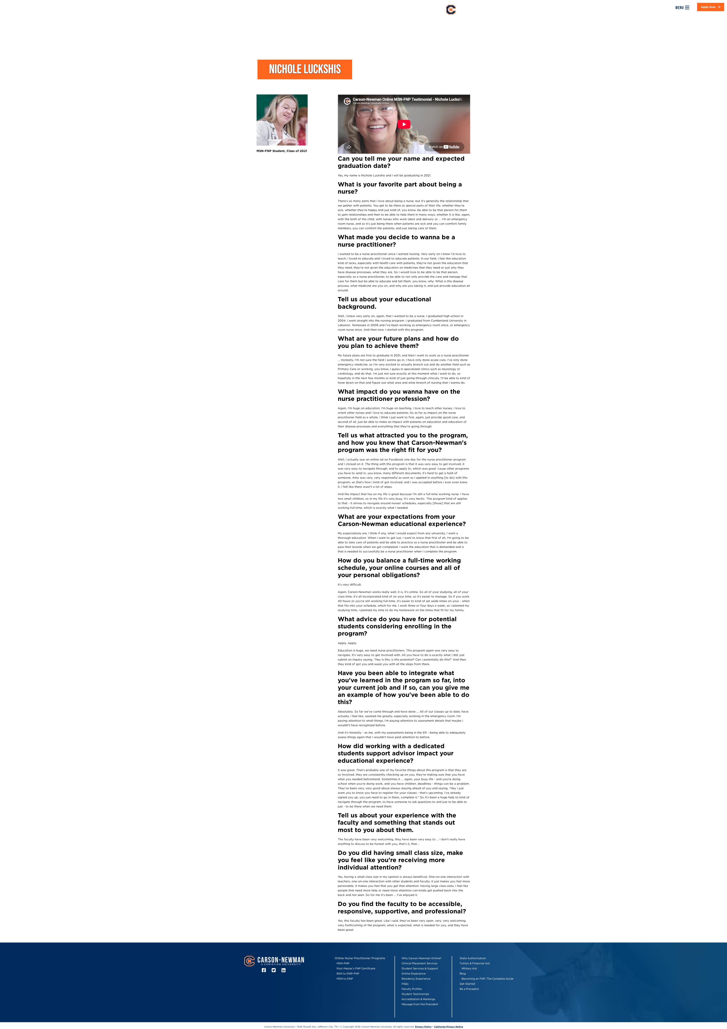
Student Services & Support (420, 968)
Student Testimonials (415, 994)
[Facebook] (264, 970)
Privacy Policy (423, 1026)
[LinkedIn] (284, 970)
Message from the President (420, 1004)
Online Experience (414, 973)
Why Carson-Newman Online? (421, 958)
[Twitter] (274, 970)
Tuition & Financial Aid (475, 963)
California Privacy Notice (448, 1026)
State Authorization (473, 958)
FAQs (405, 983)
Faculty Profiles (412, 988)
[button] (710, 7)
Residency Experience (416, 978)
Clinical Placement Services (420, 963)
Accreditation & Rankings (418, 999)
